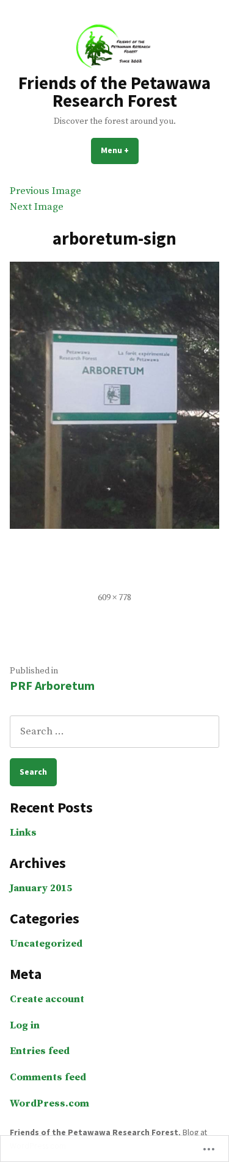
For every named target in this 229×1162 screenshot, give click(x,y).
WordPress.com (49, 1103)
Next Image (37, 207)
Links (23, 833)
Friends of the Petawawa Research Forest (114, 92)
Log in (25, 1025)
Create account (47, 999)
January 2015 (41, 888)
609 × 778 (114, 597)
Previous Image (45, 191)
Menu (120, 150)
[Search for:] (114, 731)
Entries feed (40, 1051)
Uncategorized (46, 944)
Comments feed (48, 1077)
